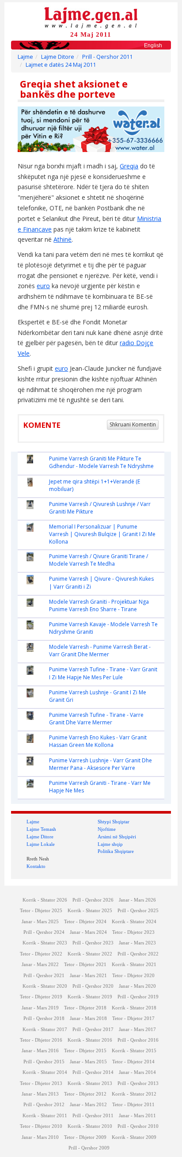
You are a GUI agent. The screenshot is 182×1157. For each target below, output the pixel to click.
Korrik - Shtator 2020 (45, 986)
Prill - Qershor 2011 (107, 57)
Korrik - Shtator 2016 (90, 1040)
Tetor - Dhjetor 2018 (85, 1007)
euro (43, 286)
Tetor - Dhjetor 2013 (41, 1083)
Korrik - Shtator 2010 (90, 1126)
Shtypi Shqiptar (113, 821)
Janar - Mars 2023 (137, 942)
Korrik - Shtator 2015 (134, 1050)
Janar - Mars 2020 (137, 986)
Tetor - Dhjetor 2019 (41, 996)
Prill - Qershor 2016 (138, 1040)
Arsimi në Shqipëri (117, 836)
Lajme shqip (110, 844)
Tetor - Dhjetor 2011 (133, 1104)
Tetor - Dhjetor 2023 (133, 932)
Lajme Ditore (57, 57)
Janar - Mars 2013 (40, 1094)
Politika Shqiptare (116, 851)
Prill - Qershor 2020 (93, 986)
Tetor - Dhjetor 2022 (41, 953)
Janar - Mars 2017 (137, 1029)
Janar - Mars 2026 (137, 900)
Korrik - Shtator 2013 (90, 1083)
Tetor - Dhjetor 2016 (41, 1040)
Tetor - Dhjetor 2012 (85, 1094)
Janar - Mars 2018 (88, 1018)
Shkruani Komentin (133, 424)
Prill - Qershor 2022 (138, 953)
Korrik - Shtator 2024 (134, 921)
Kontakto (36, 866)
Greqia (129, 166)
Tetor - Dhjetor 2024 (85, 921)
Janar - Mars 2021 (88, 975)
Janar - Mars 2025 (40, 921)
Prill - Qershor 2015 (43, 1061)
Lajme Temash (41, 829)
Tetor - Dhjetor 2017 (133, 1018)
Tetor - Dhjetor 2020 (133, 975)
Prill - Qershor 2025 (138, 910)
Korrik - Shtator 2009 (134, 1137)
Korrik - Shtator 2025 (90, 910)
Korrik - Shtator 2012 (134, 1094)
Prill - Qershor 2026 (93, 900)
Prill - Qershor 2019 (138, 996)
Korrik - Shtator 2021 (134, 964)
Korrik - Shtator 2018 (134, 1007)
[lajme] (91, 17)
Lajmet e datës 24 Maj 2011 (61, 65)
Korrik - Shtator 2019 (90, 996)
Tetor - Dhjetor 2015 (85, 1050)
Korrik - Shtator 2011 (45, 1115)
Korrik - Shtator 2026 (45, 900)
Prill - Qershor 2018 (43, 1018)
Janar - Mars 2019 (40, 1007)
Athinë (62, 239)
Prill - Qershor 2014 (93, 1072)
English (153, 45)
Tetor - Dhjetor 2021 (85, 964)
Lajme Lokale (41, 844)
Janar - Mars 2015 (88, 1061)
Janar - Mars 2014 (137, 1072)
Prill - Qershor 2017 (93, 1029)
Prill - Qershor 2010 (138, 1126)
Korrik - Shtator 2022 (90, 953)
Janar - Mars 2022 (40, 964)
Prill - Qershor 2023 (93, 942)
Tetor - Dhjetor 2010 (41, 1126)
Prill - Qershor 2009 (89, 1148)
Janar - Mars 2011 (137, 1115)
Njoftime (107, 829)
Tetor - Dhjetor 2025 (41, 910)
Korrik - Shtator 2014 (45, 1072)
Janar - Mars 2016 (40, 1050)
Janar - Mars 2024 (88, 932)
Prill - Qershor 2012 (43, 1104)
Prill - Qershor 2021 (43, 975)
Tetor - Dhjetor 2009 (85, 1137)
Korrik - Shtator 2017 (45, 1029)
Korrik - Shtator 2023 (45, 942)
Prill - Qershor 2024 (43, 932)
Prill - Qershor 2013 (138, 1083)
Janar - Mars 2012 (88, 1104)
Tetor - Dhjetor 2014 (133, 1061)
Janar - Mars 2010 (40, 1137)
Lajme (25, 57)
